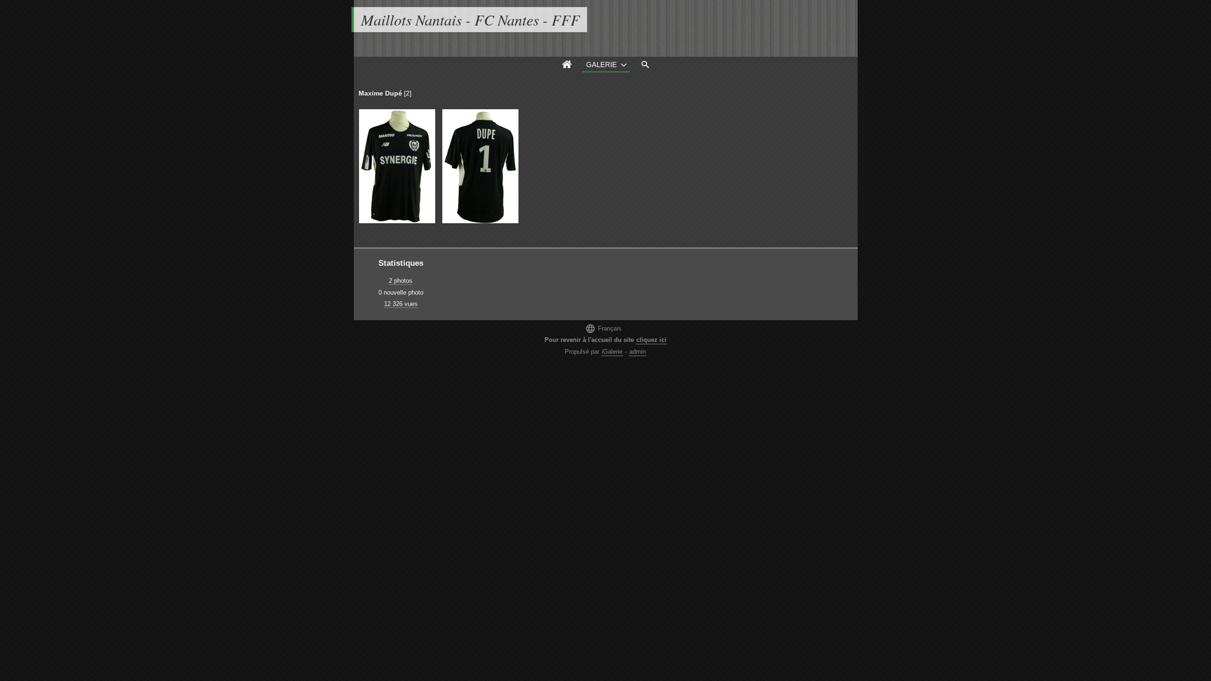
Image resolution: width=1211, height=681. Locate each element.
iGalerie (612, 351)
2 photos (400, 280)
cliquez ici (651, 339)
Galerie (601, 65)
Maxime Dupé (380, 93)
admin (637, 351)
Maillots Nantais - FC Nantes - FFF (470, 19)
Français (603, 328)
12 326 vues (401, 303)
